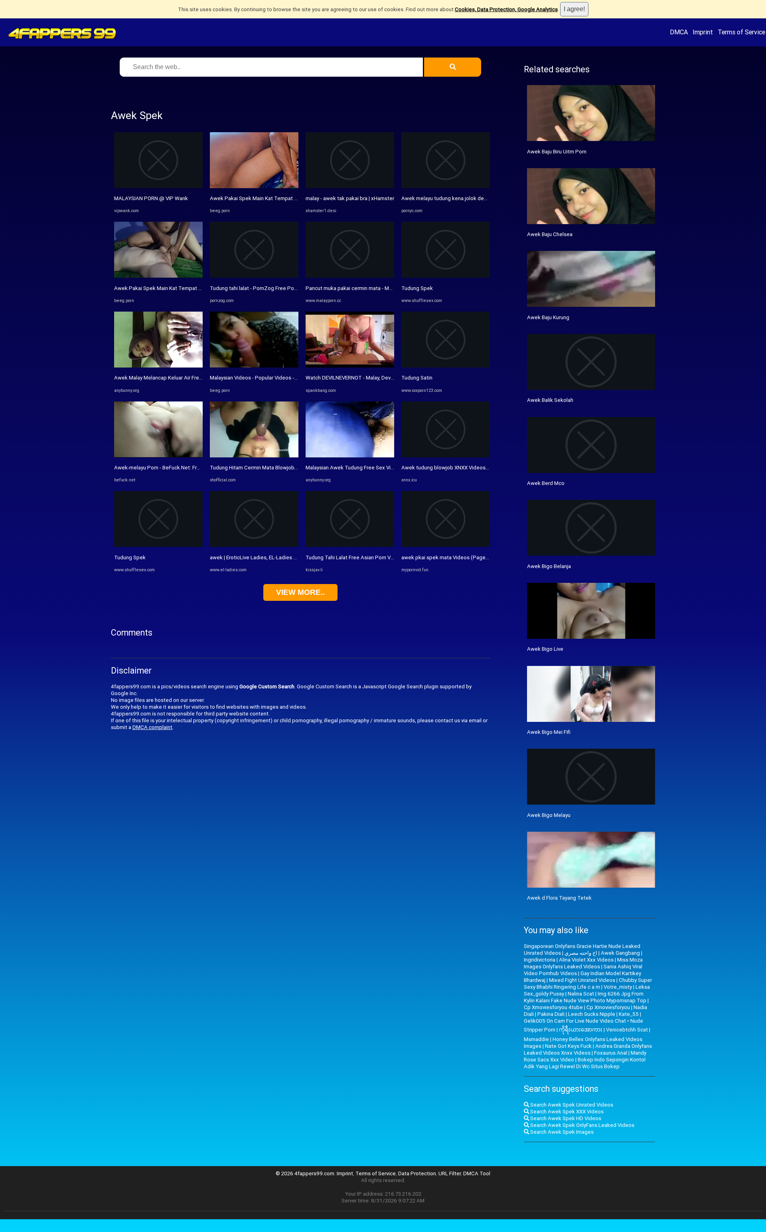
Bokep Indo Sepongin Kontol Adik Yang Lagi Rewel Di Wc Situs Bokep (585, 1063)
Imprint (703, 32)
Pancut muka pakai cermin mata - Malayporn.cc (361, 288)
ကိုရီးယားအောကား (580, 1029)
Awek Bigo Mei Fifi (549, 732)
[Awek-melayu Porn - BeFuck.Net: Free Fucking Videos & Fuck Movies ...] (158, 455)
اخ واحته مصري (581, 953)
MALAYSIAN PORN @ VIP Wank (151, 198)
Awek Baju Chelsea (550, 234)
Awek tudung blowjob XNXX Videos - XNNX (452, 467)
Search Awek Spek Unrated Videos (571, 1104)
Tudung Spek (130, 557)
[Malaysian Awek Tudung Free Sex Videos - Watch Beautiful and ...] (350, 455)
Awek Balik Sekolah (550, 400)
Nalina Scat (581, 993)
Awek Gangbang (620, 953)
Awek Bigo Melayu (549, 815)
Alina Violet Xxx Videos (586, 959)
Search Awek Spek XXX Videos (566, 1111)
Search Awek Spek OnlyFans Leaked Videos (581, 1125)
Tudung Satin (416, 377)
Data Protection (417, 1173)
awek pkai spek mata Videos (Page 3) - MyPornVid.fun (465, 557)
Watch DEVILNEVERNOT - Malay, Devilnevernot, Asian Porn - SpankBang (389, 377)
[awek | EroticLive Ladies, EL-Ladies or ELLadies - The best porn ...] (254, 545)
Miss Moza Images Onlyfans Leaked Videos (583, 963)
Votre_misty (618, 987)
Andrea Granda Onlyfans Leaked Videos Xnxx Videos (588, 1049)
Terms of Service (741, 32)
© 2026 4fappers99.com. (306, 1173)
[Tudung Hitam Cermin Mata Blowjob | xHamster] (254, 455)
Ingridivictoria (539, 959)
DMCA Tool (476, 1173)
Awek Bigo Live (545, 649)
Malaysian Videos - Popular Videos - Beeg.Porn (265, 377)
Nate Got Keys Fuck (568, 1046)
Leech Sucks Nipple (591, 1014)
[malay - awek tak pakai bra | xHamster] (350, 186)
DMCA (679, 32)
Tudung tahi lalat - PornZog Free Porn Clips (261, 288)
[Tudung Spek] (158, 545)
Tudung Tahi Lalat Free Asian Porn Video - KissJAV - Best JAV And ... (386, 557)
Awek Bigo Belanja (549, 566)
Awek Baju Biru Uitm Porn (556, 151)
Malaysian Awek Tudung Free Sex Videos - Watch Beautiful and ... (382, 467)
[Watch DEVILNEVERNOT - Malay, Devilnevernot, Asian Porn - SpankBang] (350, 365)
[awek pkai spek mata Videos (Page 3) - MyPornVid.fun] (445, 545)
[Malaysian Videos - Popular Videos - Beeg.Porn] (254, 365)
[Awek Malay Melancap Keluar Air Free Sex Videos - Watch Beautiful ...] (158, 365)
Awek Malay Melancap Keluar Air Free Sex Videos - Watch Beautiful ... (195, 377)
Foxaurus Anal (610, 1052)
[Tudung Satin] (445, 365)
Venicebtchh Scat (627, 1029)
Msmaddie (536, 1039)
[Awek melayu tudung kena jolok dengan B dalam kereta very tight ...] (445, 186)
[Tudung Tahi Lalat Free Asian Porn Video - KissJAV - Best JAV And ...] (350, 545)
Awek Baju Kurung (548, 317)
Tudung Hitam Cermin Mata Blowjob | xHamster (265, 467)
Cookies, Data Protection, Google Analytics (506, 9)
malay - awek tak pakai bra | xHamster (350, 198)
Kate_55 (629, 1014)
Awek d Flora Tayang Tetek (559, 897)
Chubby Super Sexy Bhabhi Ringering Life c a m (588, 983)
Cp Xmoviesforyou (608, 1007)
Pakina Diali (551, 1014)
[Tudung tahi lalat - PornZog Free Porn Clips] (254, 275)
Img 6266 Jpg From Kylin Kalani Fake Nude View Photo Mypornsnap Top (585, 997)
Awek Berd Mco (546, 483)
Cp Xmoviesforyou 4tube (553, 1007)
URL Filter (449, 1173)
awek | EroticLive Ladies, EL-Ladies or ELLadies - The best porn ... (286, 557)
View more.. (300, 592)
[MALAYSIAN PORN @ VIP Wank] (158, 186)
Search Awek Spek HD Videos (565, 1118)
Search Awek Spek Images (561, 1132)
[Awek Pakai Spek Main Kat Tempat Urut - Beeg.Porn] (158, 275)
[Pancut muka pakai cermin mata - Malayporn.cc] (350, 275)
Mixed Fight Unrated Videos (582, 980)
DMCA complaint (152, 727)
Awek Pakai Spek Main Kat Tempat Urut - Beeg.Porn (175, 288)
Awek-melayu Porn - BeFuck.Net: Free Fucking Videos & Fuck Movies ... (197, 467)
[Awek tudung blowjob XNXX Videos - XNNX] (445, 455)
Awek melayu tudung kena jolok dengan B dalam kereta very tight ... (480, 198)
